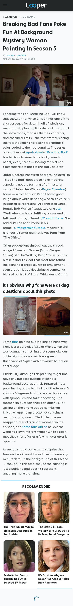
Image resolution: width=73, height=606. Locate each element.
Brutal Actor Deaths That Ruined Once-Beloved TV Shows (16, 579)
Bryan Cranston (53, 189)
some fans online (34, 427)
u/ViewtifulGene (51, 218)
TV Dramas (28, 17)
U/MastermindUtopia (29, 228)
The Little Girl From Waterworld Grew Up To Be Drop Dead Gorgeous (53, 530)
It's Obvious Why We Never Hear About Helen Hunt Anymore (53, 579)
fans (15, 342)
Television (10, 17)
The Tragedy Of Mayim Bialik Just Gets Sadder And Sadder (19, 530)
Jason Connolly (16, 55)
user (59, 208)
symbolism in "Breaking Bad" (47, 152)
